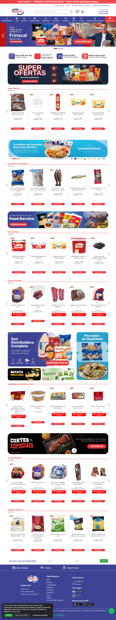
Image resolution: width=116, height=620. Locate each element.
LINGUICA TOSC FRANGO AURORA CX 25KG (98, 113)
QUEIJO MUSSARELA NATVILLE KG (38, 407)
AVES (48, 580)
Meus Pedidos (22, 568)
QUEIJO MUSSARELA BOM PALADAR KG (18, 407)
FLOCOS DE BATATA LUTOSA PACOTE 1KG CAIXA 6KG (98, 536)
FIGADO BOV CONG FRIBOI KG (38, 306)
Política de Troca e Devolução (29, 594)
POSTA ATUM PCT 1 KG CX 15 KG (38, 189)
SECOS (48, 595)
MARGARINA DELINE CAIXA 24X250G (38, 113)
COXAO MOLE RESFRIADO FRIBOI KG (58, 306)
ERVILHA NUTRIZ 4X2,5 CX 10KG (18, 535)
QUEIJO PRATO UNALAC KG (58, 407)
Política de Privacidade (27, 591)
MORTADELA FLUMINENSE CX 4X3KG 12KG (18, 113)
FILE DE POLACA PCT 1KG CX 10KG (78, 189)
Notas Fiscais (73, 568)
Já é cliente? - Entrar (63, 5)
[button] (53, 48)
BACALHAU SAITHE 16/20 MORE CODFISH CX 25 (58, 189)
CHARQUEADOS (51, 585)
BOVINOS (49, 582)
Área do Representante (102, 5)
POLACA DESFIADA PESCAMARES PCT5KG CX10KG (98, 190)
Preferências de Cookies (40, 615)
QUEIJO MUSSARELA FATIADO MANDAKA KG (98, 407)
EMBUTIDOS (50, 587)
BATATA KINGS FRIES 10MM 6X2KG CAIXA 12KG (38, 535)
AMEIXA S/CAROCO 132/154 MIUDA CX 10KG (78, 257)
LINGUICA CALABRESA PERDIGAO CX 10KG (78, 113)
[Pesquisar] (71, 12)
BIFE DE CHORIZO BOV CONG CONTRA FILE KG (99, 483)
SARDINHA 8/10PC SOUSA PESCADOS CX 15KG (18, 189)
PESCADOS (49, 593)
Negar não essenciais (21, 615)
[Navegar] (3, 35)
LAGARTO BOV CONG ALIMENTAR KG (18, 483)
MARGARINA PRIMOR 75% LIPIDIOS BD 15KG (38, 257)
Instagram (78, 584)
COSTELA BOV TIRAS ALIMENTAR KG (38, 483)
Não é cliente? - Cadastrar (82, 5)
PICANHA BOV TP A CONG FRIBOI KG (79, 483)
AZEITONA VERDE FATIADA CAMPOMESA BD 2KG (98, 258)
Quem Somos (25, 589)
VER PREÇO (18, 128)
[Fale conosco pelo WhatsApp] (111, 611)
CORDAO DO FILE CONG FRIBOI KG (78, 306)
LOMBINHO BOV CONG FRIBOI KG (18, 306)
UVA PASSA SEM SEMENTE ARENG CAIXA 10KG (58, 258)
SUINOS (48, 598)
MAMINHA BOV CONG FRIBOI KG (98, 306)
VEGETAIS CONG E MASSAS (54, 600)
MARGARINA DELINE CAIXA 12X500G (58, 113)
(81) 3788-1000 (103, 11)
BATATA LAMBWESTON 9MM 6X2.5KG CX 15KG (58, 535)
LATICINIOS (49, 590)
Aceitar (8, 615)
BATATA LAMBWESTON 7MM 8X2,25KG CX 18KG (78, 535)
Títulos (47, 568)
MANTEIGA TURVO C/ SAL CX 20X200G (78, 407)
